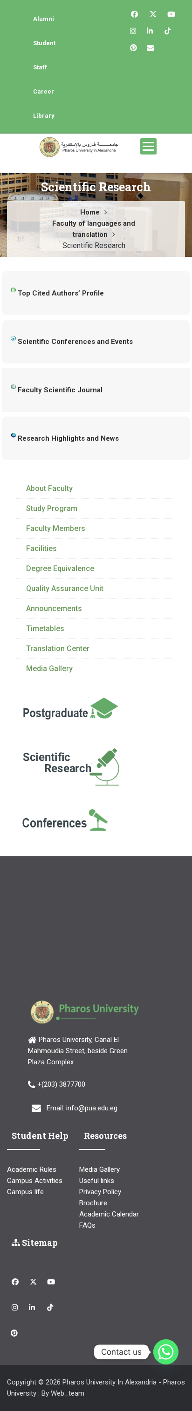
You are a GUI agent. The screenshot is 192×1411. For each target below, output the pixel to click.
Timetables (45, 628)
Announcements (54, 608)
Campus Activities (34, 1180)
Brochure (93, 1203)
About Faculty (49, 488)
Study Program (51, 508)
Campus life (25, 1192)
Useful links (96, 1180)
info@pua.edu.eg (91, 1108)
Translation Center (57, 648)
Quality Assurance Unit (64, 588)
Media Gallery (49, 668)
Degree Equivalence (60, 568)
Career (43, 91)
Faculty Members (55, 528)
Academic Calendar (109, 1214)
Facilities (41, 548)
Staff (40, 67)
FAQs (87, 1225)
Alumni (43, 18)
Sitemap (39, 1242)
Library (44, 115)
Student (44, 43)
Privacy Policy (100, 1192)
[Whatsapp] (165, 1351)
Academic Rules (31, 1169)
